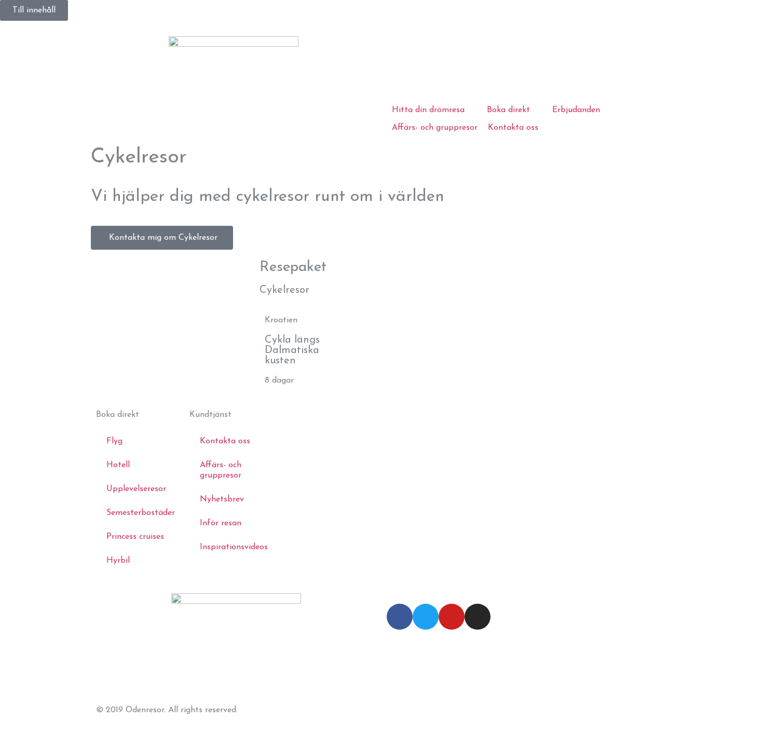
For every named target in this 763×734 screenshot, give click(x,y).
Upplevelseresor (136, 489)
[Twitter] (426, 617)
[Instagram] (478, 617)
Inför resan (220, 523)
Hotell (118, 465)
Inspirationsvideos (234, 547)
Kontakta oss (225, 441)
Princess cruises (135, 537)
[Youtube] (452, 617)
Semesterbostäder (140, 513)
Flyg (114, 441)
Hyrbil (118, 560)
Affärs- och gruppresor (220, 470)
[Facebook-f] (400, 617)
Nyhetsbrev (222, 499)
